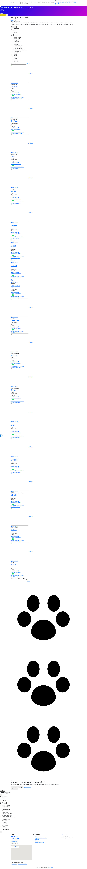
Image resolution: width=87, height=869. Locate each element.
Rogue (13, 390)
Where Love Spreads (39, 842)
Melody (14, 355)
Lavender (15, 320)
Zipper (13, 494)
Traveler (14, 86)
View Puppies (3, 15)
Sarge (13, 191)
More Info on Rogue (15, 402)
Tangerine (15, 285)
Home (12, 20)
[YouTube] (14, 836)
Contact (36, 840)
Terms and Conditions (22, 864)
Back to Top (15, 789)
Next (28, 581)
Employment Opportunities (41, 838)
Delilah (14, 265)
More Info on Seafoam (16, 133)
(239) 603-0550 (27, 787)
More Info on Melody (15, 367)
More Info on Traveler (16, 98)
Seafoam (15, 121)
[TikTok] (17, 836)
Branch (14, 225)
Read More (13, 27)
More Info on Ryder (15, 258)
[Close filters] (1, 795)
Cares (43, 2)
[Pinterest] (12, 836)
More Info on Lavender (16, 332)
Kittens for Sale (26, 2)
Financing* (48, 2)
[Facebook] (11, 836)
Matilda (14, 460)
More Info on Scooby (15, 542)
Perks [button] (34, 2)
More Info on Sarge (15, 203)
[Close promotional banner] (7, 15)
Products (39, 2)
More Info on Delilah (15, 278)
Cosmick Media (50, 867)
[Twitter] (15, 836)
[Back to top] (1, 832)
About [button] (52, 2)
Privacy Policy (14, 864)
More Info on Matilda (15, 472)
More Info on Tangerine (16, 298)
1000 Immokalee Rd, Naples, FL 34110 (63, 2)
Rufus (13, 564)
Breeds (30, 2)
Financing (37, 839)
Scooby (14, 529)
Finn (13, 156)
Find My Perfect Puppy (17, 787)
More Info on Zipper (15, 507)
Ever (13, 425)
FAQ (36, 836)
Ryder (13, 245)
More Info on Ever (15, 437)
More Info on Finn (15, 168)
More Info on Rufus (15, 576)
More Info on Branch (15, 238)
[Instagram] (13, 836)
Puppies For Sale (21, 2)
